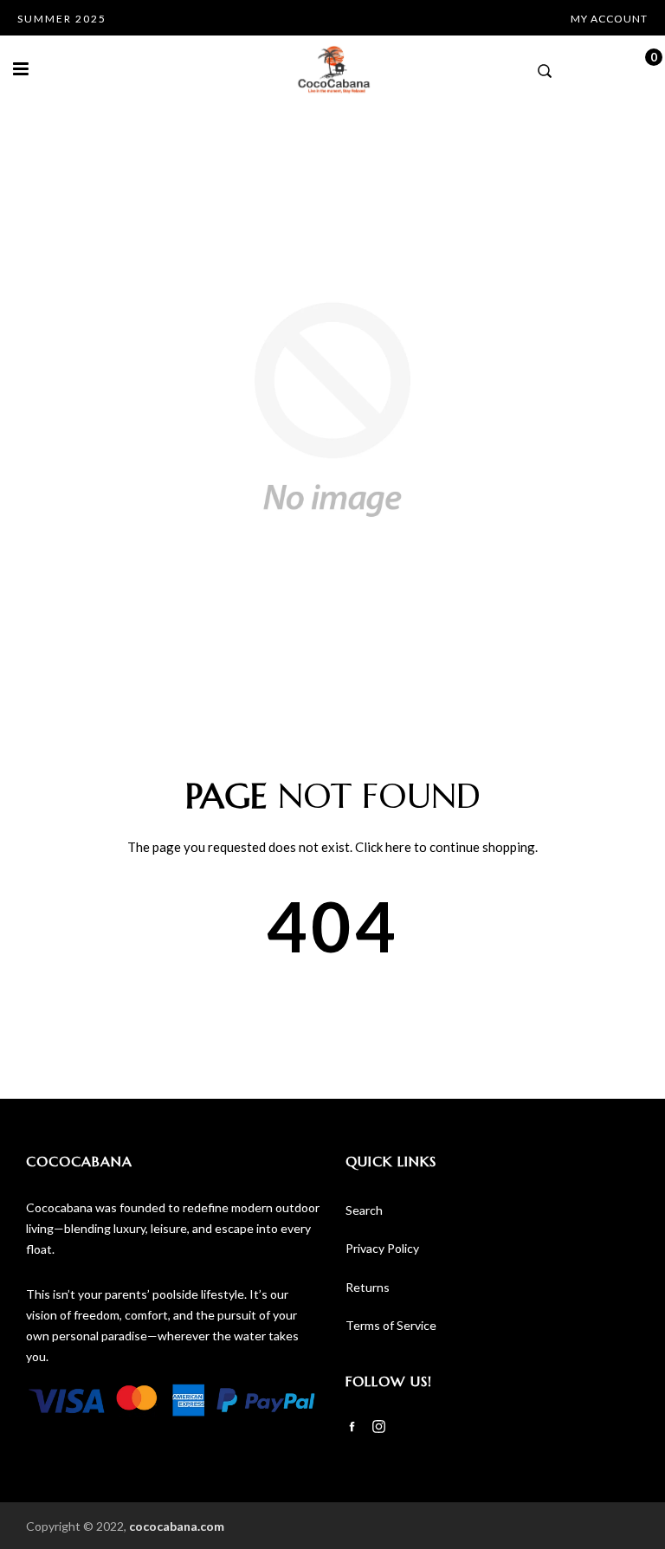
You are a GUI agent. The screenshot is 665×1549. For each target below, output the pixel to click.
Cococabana (79, 1161)
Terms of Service (390, 1325)
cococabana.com (176, 1526)
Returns (367, 1287)
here (398, 847)
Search (364, 1210)
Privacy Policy (382, 1248)
